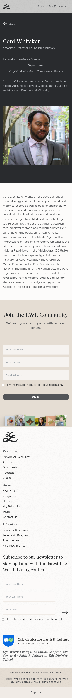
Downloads (10, 467)
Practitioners (11, 540)
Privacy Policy (20, 672)
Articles (7, 462)
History (7, 501)
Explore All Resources (16, 457)
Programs (9, 496)
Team (6, 511)
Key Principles (12, 506)
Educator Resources (15, 530)
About (42, 6)
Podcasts (8, 472)
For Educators (58, 6)
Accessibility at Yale (47, 672)
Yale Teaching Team (15, 545)
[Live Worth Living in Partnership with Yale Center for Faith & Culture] (6, 6)
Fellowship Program (16, 535)
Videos (7, 478)
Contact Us (10, 517)
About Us (9, 491)
